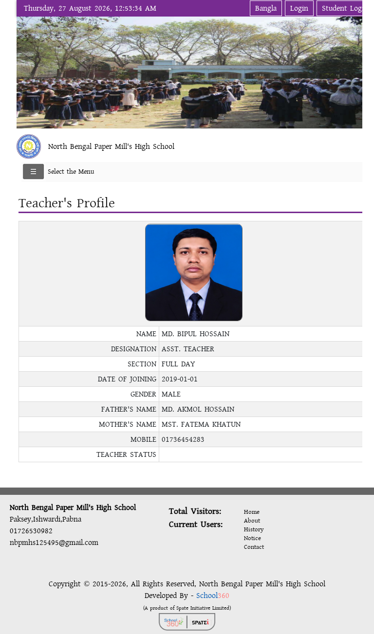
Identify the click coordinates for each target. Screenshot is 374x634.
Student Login (345, 8)
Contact (254, 547)
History (253, 529)
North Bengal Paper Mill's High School (111, 146)
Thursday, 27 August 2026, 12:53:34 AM (90, 8)
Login (299, 8)
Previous (26, 71)
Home (252, 511)
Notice (252, 538)
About (252, 520)
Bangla (266, 8)
